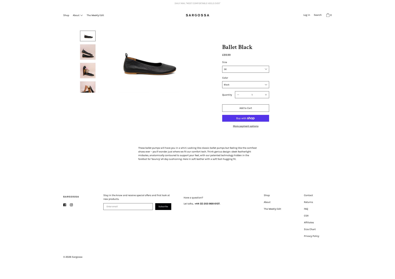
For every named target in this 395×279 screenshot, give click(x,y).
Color (225, 77)
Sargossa (77, 256)
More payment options (245, 126)
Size (224, 62)
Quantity (227, 94)
